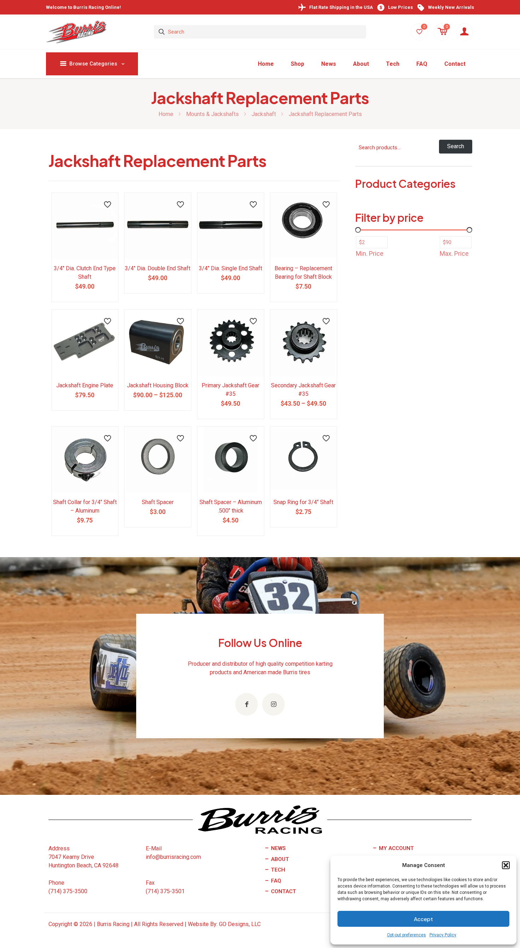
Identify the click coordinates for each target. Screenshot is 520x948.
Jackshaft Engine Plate (84, 385)
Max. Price (454, 253)
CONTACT (283, 891)
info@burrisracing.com (173, 857)
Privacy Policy (442, 934)
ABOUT (279, 859)
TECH (277, 870)
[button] (505, 865)
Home (165, 114)
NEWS (277, 848)
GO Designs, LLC (240, 924)
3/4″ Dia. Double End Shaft (157, 268)
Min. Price (369, 253)
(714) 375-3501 (165, 891)
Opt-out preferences (406, 934)
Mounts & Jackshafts (212, 114)
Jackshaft (264, 114)
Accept (423, 918)
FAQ (275, 881)
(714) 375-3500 (67, 891)
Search (455, 146)
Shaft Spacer (158, 502)
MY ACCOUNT (395, 848)
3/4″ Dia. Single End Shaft (230, 268)
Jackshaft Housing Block (158, 385)
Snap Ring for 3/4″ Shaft (303, 502)
